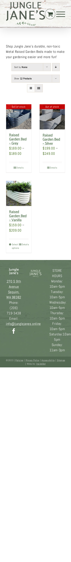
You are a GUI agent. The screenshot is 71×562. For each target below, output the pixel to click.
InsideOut (41, 363)
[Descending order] (56, 67)
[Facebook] (14, 331)
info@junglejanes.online (23, 323)
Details (20, 167)
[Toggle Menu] (61, 14)
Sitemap (61, 360)
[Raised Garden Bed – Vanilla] (18, 193)
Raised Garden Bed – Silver (51, 139)
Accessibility (48, 360)
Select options (15, 246)
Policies (19, 360)
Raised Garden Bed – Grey (18, 139)
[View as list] (39, 88)
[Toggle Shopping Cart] (50, 14)
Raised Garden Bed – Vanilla (18, 216)
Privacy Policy (32, 360)
